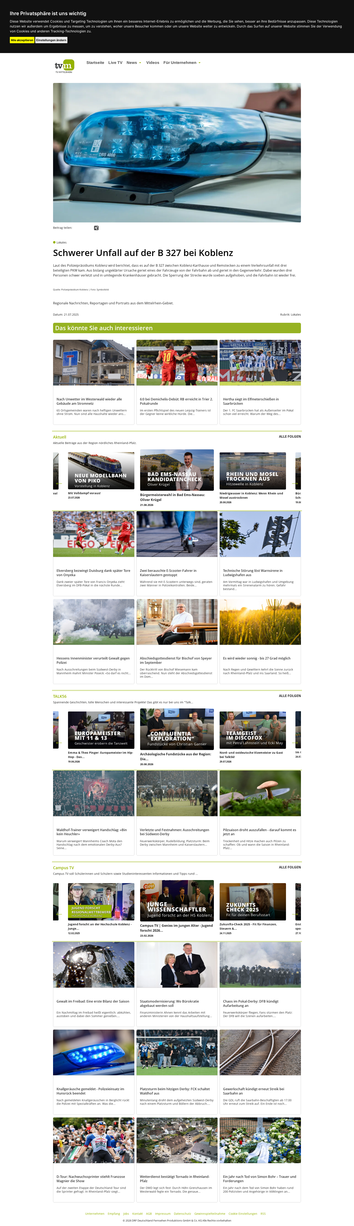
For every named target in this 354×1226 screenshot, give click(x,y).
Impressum (163, 1214)
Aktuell (59, 437)
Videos (152, 62)
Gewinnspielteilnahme (209, 1214)
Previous (59, 482)
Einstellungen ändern (51, 40)
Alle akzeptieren (22, 40)
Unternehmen (94, 1214)
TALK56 (60, 696)
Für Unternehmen (179, 62)
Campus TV (63, 867)
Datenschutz (182, 1214)
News (132, 62)
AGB (149, 1214)
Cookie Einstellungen (243, 1214)
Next (295, 482)
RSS (263, 1214)
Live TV (115, 62)
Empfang (114, 1214)
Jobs (126, 1214)
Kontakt (137, 1214)
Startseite (95, 62)
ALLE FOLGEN (290, 436)
